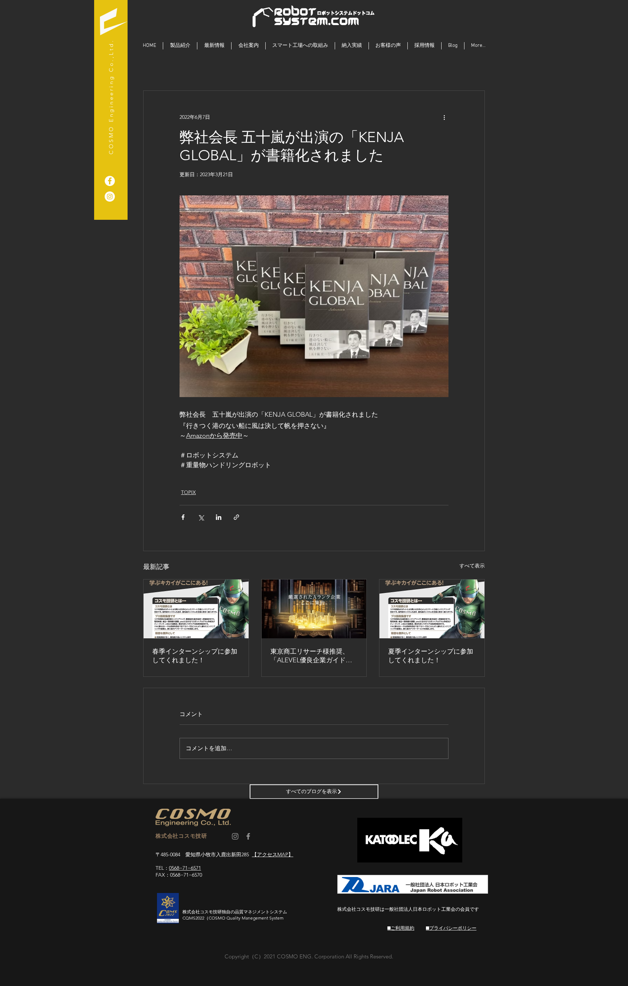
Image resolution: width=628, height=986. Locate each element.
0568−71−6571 (185, 868)
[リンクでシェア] (236, 517)
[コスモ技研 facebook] (248, 836)
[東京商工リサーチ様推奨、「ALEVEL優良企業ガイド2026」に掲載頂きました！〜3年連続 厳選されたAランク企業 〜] (314, 608)
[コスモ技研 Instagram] (235, 836)
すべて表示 (472, 565)
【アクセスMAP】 (272, 854)
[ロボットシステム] (110, 196)
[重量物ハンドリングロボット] (110, 181)
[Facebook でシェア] (183, 517)
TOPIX (188, 492)
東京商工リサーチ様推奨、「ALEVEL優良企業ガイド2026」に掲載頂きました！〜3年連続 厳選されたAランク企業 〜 (313, 655)
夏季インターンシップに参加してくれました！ (430, 655)
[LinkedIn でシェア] (218, 517)
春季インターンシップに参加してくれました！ (194, 655)
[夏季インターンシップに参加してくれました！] (431, 608)
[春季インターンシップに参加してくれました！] (196, 608)
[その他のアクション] (444, 117)
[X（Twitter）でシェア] (200, 517)
